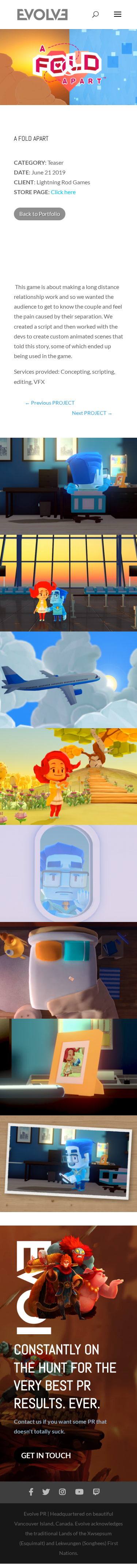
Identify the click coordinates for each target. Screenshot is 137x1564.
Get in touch (46, 1455)
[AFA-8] (68, 1211)
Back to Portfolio (39, 213)
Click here (63, 191)
